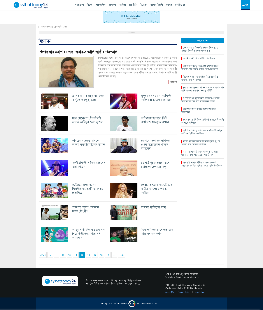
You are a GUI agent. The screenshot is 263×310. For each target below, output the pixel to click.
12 (63, 255)
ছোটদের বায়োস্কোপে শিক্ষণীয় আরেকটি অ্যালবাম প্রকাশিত (87, 189)
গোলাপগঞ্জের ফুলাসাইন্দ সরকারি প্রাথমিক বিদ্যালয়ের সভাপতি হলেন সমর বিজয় (200, 100)
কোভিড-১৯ (180, 4)
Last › (121, 255)
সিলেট (90, 4)
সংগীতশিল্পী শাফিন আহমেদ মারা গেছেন (88, 165)
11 (57, 255)
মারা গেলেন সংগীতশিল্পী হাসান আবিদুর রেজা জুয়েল (87, 120)
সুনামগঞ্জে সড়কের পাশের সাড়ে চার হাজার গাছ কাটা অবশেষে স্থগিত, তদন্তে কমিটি (202, 89)
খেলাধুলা (112, 4)
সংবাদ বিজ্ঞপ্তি (156, 4)
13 (69, 255)
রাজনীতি (133, 4)
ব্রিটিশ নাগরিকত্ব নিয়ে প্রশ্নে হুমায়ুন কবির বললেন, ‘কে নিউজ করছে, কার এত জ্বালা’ (199, 67)
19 (108, 255)
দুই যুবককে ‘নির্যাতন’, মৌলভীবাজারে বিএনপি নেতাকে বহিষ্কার (202, 121)
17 (95, 255)
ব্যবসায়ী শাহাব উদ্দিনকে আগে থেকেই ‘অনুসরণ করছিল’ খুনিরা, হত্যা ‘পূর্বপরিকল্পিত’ (201, 164)
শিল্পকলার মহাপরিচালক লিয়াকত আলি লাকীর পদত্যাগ (78, 51)
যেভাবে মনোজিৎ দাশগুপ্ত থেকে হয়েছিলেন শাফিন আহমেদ (155, 144)
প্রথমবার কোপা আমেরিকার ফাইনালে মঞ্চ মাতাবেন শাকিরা (156, 189)
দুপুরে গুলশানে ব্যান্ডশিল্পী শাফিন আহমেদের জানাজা (156, 98)
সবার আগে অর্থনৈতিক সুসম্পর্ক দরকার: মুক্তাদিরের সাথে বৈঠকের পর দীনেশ (199, 153)
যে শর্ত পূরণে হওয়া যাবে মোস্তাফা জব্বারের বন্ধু (155, 165)
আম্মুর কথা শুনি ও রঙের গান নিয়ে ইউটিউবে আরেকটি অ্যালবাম (88, 233)
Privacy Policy (184, 292)
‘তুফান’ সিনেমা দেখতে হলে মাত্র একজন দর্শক (157, 231)
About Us (169, 292)
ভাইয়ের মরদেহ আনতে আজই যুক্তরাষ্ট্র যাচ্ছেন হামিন (88, 142)
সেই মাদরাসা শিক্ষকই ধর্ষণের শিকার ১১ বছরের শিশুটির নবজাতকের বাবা (199, 49)
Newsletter (199, 292)
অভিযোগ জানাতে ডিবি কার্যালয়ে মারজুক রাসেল (155, 120)
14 (76, 255)
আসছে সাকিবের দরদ (153, 207)
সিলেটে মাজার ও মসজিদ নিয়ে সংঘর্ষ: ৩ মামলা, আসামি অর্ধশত (199, 78)
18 (101, 255)
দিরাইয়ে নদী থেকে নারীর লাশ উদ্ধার (199, 58)
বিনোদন (143, 4)
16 (88, 255)
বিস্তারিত (173, 81)
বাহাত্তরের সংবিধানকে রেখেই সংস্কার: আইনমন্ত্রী (198, 110)
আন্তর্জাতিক (101, 4)
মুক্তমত (169, 4)
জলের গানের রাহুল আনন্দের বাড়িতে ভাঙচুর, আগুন (88, 98)
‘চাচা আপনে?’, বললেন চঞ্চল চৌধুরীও (85, 209)
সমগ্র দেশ (79, 4)
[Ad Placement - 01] (131, 16)
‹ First (43, 255)
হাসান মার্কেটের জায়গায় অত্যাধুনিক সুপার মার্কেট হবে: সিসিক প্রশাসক (200, 143)
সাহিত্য (122, 4)
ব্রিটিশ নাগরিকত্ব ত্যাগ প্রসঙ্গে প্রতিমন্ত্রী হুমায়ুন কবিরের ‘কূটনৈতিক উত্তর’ (202, 132)
